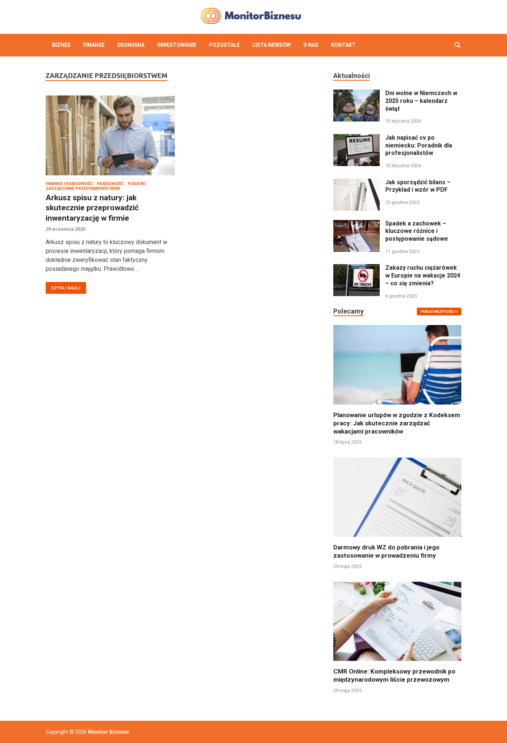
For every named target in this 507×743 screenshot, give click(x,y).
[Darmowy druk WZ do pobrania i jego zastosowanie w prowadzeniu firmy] (397, 496)
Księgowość (110, 183)
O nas (310, 45)
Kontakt (343, 45)
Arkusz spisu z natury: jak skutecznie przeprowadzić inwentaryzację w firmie (92, 208)
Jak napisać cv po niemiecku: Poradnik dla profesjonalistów (418, 145)
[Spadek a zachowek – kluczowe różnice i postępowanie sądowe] (356, 224)
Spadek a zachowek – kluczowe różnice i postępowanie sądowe (416, 231)
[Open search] (457, 45)
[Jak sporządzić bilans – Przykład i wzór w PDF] (356, 182)
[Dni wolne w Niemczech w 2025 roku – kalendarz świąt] (356, 93)
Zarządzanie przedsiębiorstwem (83, 188)
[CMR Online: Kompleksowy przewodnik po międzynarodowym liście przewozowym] (397, 620)
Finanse (94, 45)
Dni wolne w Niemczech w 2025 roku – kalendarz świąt (421, 101)
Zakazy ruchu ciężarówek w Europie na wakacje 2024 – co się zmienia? (422, 275)
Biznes (61, 45)
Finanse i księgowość (69, 183)
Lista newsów (271, 45)
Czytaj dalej (63, 286)
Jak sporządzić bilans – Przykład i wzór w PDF (418, 186)
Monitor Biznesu (108, 732)
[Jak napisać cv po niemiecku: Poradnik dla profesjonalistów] (356, 138)
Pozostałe (224, 45)
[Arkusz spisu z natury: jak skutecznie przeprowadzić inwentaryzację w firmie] (110, 135)
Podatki (136, 183)
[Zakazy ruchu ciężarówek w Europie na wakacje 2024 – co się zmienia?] (356, 268)
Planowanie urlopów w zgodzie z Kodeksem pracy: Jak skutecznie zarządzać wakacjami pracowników (396, 423)
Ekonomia (130, 45)
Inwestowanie (176, 45)
